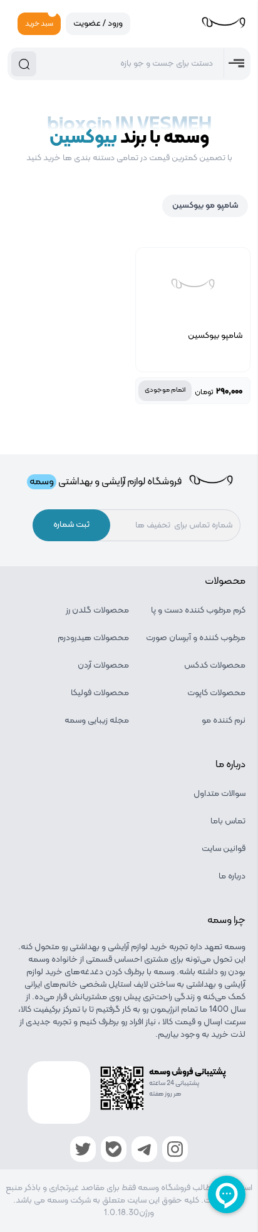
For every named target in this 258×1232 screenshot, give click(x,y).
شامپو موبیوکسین (205, 205)
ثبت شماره (71, 524)
